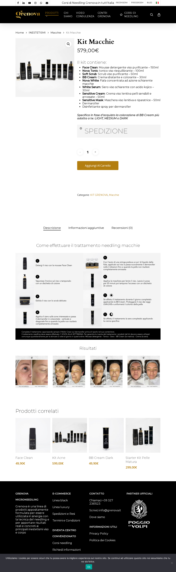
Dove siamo (97, 517)
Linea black (60, 500)
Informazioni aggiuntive (86, 228)
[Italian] (157, 3)
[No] (171, 563)
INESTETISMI (37, 32)
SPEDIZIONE (106, 131)
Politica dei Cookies (102, 540)
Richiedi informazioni (66, 549)
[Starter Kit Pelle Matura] (143, 435)
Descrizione (52, 228)
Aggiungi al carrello (98, 165)
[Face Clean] (32, 435)
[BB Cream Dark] (106, 435)
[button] (68, 44)
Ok (88, 566)
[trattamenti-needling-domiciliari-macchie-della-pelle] (106, 372)
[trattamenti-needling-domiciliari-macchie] (69, 372)
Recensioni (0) (122, 228)
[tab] (52, 228)
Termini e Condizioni (66, 520)
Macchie (56, 32)
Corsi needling (62, 543)
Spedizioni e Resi (63, 513)
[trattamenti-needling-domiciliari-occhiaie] (144, 372)
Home (19, 32)
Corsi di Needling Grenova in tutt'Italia (88, 2)
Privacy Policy (98, 533)
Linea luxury (61, 507)
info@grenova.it (110, 510)
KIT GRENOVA (99, 195)
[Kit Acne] (69, 435)
